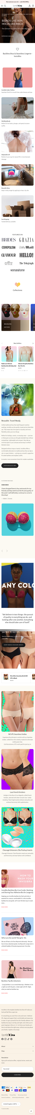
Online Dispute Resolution (18, 1097)
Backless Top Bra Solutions (11, 981)
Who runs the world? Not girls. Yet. (13, 938)
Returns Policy (4, 1095)
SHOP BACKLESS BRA (10, 465)
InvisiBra (7, 1108)
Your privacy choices (22, 1095)
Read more (4, 906)
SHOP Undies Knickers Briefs (13, 645)
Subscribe (17, 1075)
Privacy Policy (13, 1095)
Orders (27, 1097)
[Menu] (2, 6)
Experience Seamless (8, 36)
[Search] (6, 6)
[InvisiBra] (17, 6)
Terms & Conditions (5, 1097)
